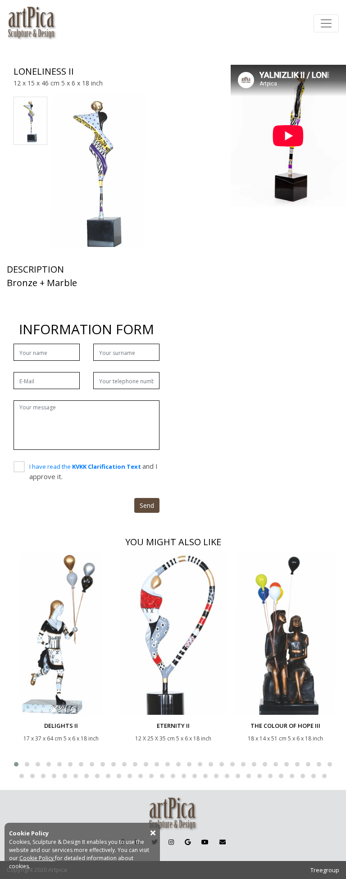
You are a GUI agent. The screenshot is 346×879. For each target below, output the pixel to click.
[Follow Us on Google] (187, 842)
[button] (16, 764)
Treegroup (324, 870)
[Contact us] (222, 842)
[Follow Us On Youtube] (205, 842)
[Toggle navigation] (326, 23)
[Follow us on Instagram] (171, 842)
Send (147, 505)
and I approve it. (93, 471)
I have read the (85, 466)
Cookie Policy (37, 858)
